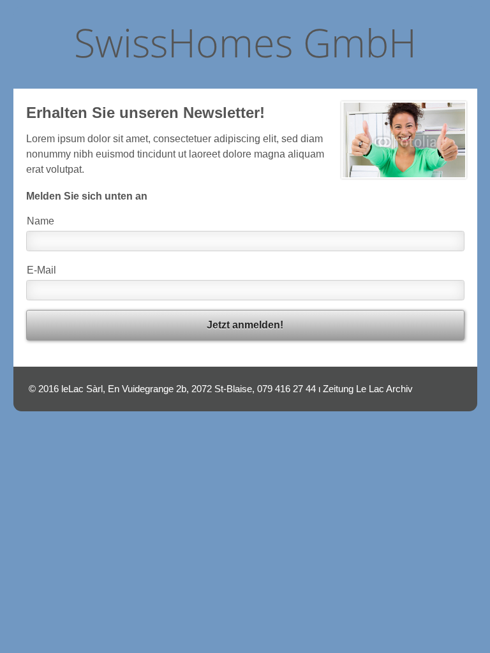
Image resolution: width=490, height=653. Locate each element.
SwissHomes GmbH (245, 42)
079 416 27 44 (286, 388)
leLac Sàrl (82, 388)
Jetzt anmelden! (245, 324)
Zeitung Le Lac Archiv (368, 388)
